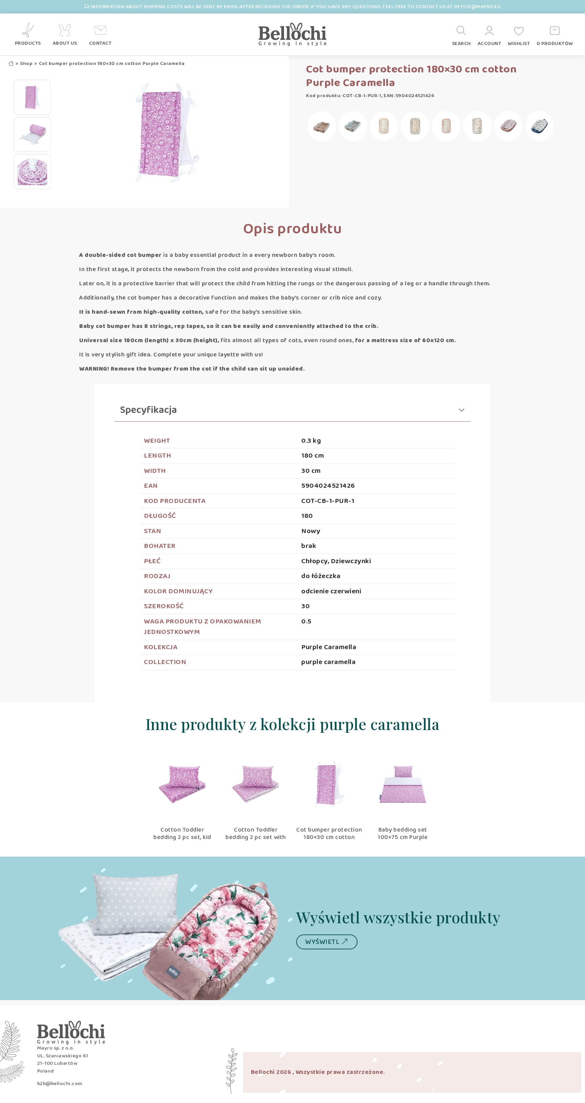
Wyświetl (323, 942)
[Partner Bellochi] (292, 34)
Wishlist (519, 44)
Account (489, 44)
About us (65, 43)
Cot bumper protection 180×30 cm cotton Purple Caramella (329, 837)
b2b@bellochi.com (59, 1084)
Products (28, 43)
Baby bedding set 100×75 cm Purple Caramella (403, 837)
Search (461, 44)
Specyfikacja (148, 410)
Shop (26, 63)
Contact (100, 43)
